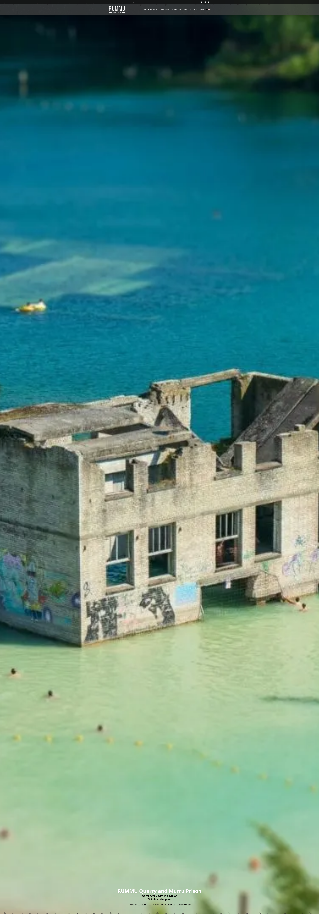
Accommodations (176, 9)
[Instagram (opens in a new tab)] (204, 1)
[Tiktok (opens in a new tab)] (208, 1)
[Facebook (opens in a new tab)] (201, 1)
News (144, 9)
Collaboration (193, 9)
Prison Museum (165, 9)
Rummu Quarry (152, 9)
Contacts (202, 9)
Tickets (185, 9)
